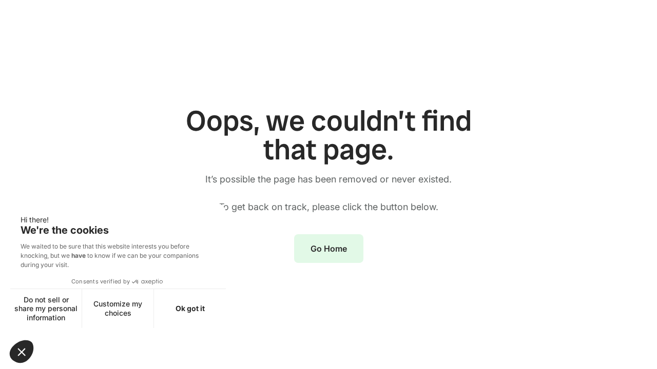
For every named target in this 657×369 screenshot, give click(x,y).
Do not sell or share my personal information (46, 308)
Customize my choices (117, 308)
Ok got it (190, 308)
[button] (21, 351)
